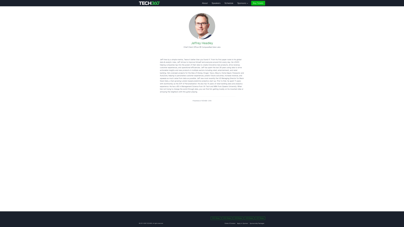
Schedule (229, 3)
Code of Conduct (230, 223)
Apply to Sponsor (242, 223)
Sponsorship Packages (257, 223)
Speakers (216, 3)
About (205, 3)
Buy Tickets (258, 3)
